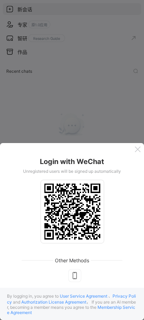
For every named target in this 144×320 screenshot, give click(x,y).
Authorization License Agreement (53, 302)
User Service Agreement (83, 296)
